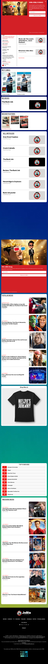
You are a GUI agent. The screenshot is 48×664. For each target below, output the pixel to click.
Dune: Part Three (12, 473)
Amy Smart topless (10, 137)
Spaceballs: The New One (13, 491)
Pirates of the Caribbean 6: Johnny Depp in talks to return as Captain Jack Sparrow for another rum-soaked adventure (14, 358)
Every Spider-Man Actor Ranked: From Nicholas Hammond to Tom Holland (13, 560)
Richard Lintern (5, 37)
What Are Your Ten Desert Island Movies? (14, 594)
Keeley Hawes (11, 37)
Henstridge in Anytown (12, 182)
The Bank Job (7, 102)
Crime (3, 62)
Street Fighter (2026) (13, 476)
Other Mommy (11, 482)
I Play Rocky (10, 494)
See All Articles (21, 57)
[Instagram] (26, 624)
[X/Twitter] (21, 624)
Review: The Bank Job (11, 170)
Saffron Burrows (11, 36)
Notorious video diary (26, 50)
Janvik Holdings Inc (23, 636)
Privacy (24, 628)
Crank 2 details (9, 148)
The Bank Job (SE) (5, 94)
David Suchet (4, 38)
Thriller (9, 62)
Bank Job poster (9, 193)
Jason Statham (5, 36)
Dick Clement (4, 44)
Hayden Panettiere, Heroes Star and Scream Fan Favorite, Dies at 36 (14, 340)
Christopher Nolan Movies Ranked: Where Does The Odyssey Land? (14, 509)
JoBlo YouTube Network (40, 636)
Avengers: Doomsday (13, 467)
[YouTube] (19, 624)
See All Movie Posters (6, 128)
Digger (9, 470)
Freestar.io (24, 642)
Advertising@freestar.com (29, 643)
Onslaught (10, 485)
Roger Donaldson (5, 41)
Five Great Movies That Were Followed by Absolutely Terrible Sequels (14, 323)
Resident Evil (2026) (12, 479)
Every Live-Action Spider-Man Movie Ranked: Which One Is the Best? (12, 526)
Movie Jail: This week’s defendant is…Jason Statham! (26, 40)
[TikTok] (28, 624)
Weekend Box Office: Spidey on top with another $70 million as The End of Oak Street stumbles (14, 306)
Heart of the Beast (12, 488)
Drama (6, 62)
